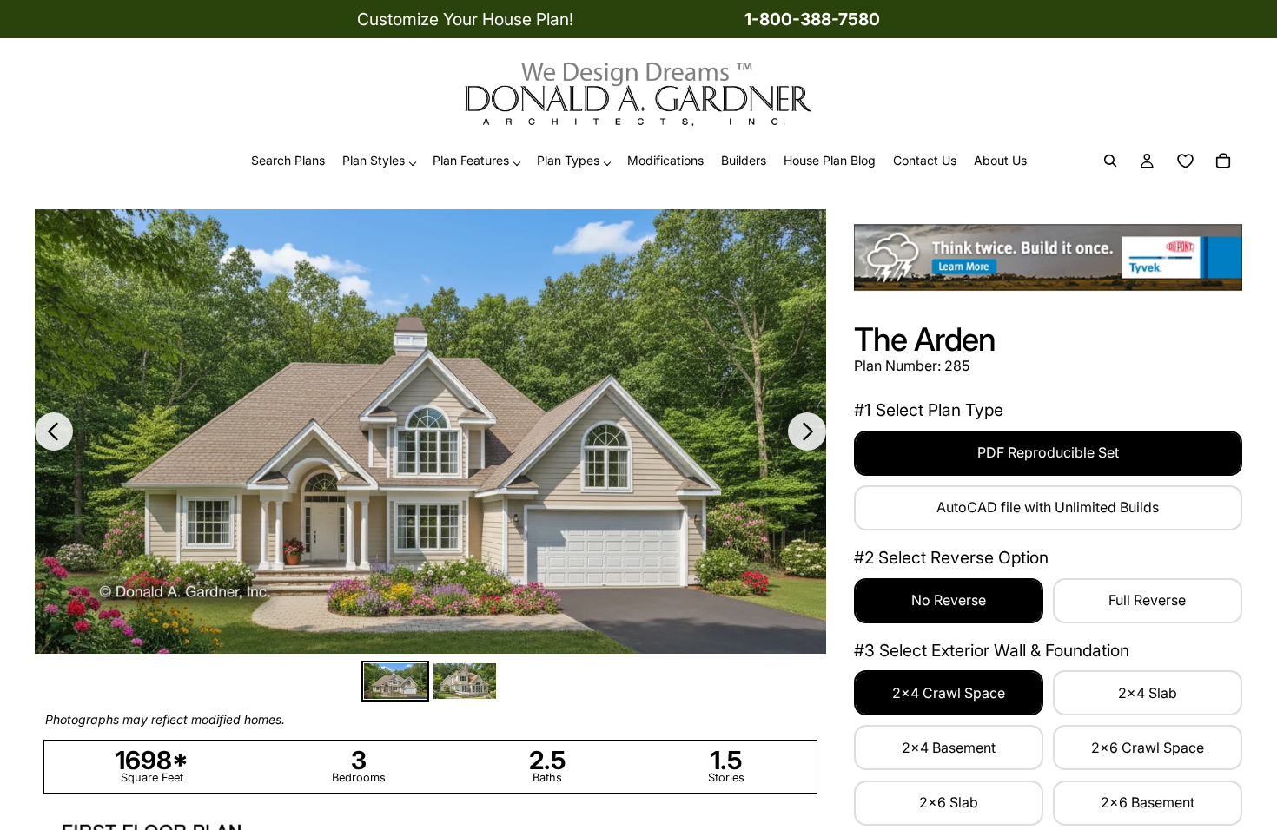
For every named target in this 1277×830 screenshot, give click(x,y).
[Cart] (1223, 161)
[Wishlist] (1185, 161)
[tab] (395, 681)
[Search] (1110, 161)
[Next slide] (807, 431)
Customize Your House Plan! (465, 19)
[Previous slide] (54, 431)
